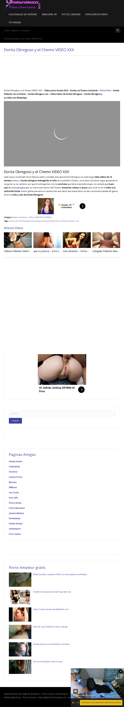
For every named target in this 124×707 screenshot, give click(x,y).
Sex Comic (14, 492)
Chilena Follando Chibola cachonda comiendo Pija (30, 251)
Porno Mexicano (17, 508)
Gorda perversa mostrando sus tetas (51, 644)
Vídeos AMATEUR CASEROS (40, 217)
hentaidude (14, 518)
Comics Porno (15, 477)
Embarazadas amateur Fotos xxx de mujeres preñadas (60, 574)
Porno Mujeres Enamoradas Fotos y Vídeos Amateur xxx (55, 221)
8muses (13, 482)
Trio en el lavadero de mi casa (47, 661)
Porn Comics (15, 534)
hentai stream (16, 523)
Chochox (13, 471)
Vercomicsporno (96, 14)
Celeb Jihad (14, 466)
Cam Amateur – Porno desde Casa (82, 251)
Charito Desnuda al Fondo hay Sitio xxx (52, 591)
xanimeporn (15, 528)
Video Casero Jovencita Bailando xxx (51, 609)
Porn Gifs (13, 497)
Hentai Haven (15, 461)
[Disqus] (62, 302)
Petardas (15, 22)
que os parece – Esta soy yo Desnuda (54, 251)
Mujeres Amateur (20, 217)
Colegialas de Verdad (23, 14)
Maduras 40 (49, 14)
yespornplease (16, 513)
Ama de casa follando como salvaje (50, 626)
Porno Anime (15, 502)
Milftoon (13, 487)
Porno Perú (105, 90)
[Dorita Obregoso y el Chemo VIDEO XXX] (22, 4)
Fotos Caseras (71, 14)
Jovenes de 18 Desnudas (19, 221)
